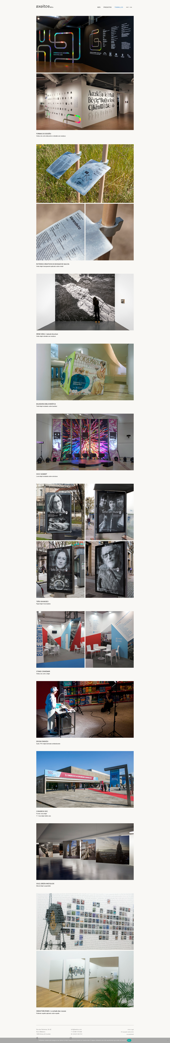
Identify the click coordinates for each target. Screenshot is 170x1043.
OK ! (129, 1040)
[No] (168, 1040)
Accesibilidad (130, 1034)
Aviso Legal (131, 1029)
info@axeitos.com (76, 1029)
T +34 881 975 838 (76, 1032)
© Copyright (124, 1032)
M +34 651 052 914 (76, 1034)
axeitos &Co (131, 1032)
